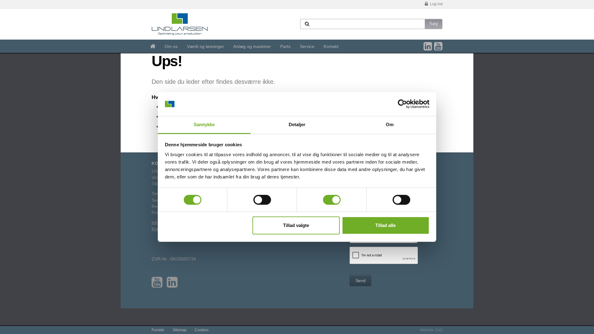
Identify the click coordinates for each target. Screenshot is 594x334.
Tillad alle (385, 225)
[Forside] (152, 46)
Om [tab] (390, 124)
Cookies (202, 330)
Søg (433, 23)
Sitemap (180, 330)
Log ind (436, 4)
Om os (171, 46)
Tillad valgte (296, 225)
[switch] (262, 200)
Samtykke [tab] (204, 124)
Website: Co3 (431, 330)
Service (307, 46)
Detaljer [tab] (297, 124)
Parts (285, 46)
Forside (158, 330)
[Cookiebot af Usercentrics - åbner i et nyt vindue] (402, 104)
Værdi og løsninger (205, 46)
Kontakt (331, 46)
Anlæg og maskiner (252, 46)
